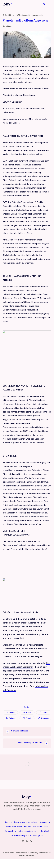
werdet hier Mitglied (33, 656)
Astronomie (38, 15)
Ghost (25, 855)
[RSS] (31, 841)
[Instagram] (23, 841)
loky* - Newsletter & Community (24, 852)
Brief (32, 855)
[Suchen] (44, 4)
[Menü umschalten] (49, 4)
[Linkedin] (27, 841)
